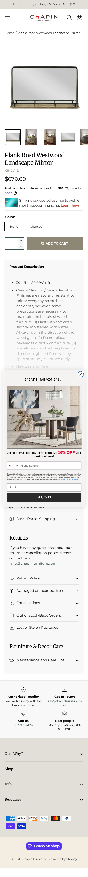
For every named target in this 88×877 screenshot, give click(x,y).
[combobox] (13, 465)
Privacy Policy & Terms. (69, 479)
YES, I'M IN (44, 497)
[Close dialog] (80, 374)
